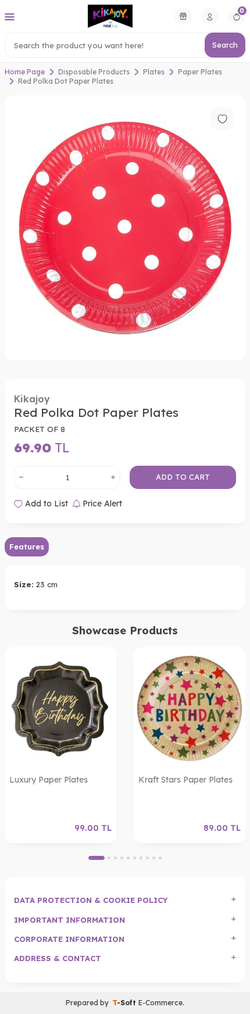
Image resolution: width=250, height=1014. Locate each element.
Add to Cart (183, 476)
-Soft (125, 1002)
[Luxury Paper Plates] (60, 708)
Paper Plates (200, 71)
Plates (154, 71)
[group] (125, 227)
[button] (96, 858)
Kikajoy (32, 399)
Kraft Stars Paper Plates (185, 779)
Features (26, 546)
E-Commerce (160, 1002)
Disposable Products (94, 71)
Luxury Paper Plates (48, 779)
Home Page (25, 71)
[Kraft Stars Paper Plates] (189, 708)
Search (225, 44)
